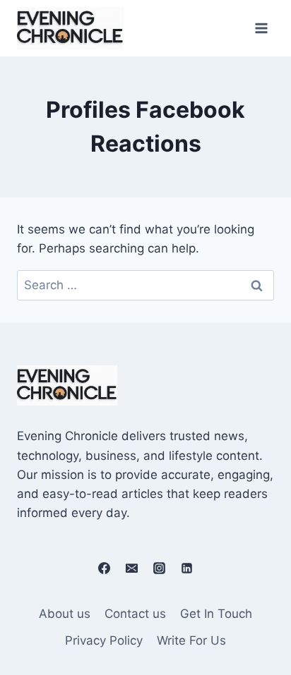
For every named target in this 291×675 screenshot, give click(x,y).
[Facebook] (104, 568)
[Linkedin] (187, 568)
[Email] (131, 568)
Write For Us (191, 640)
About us (64, 614)
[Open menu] (261, 28)
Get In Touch (216, 614)
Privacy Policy (104, 640)
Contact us (135, 614)
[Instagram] (160, 568)
